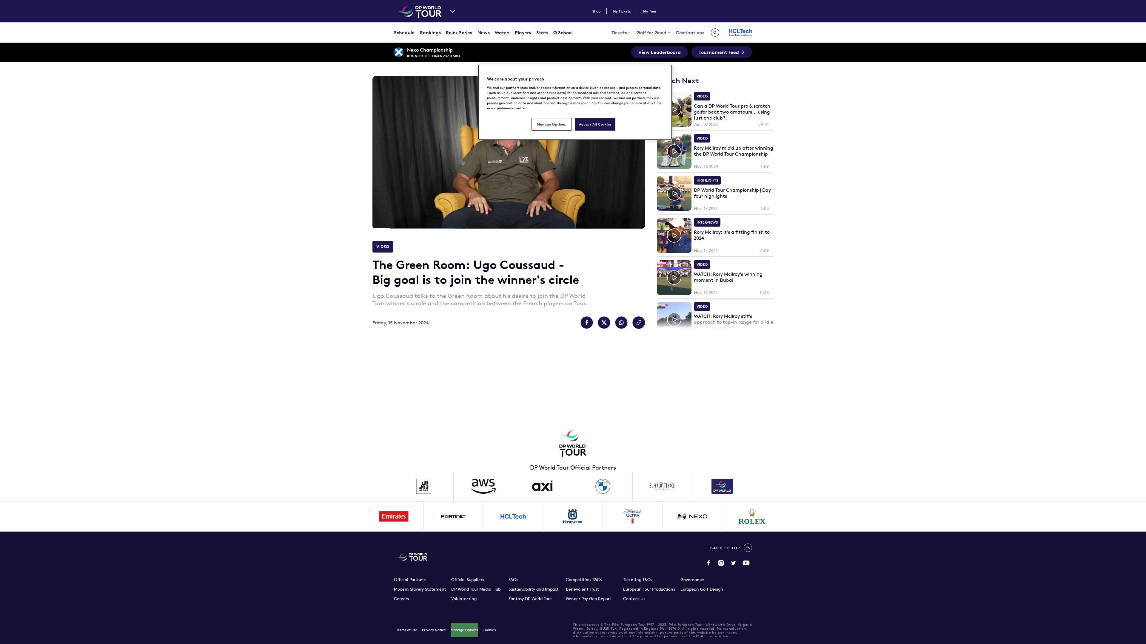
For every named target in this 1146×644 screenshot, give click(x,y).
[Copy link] (638, 322)
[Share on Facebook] (586, 322)
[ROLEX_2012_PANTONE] (752, 516)
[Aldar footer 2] (424, 486)
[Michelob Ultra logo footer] (633, 516)
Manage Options (464, 630)
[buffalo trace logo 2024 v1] (662, 486)
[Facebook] (708, 563)
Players (523, 32)
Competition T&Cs (584, 579)
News (484, 32)
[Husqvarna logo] (573, 516)
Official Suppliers (467, 579)
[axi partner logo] (543, 486)
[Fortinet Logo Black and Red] (453, 516)
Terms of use (406, 630)
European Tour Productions (649, 589)
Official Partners (410, 579)
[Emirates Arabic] (394, 516)
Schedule (404, 32)
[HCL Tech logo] (513, 516)
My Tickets (622, 11)
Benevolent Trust (582, 589)
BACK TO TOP (725, 548)
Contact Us (634, 598)
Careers (401, 598)
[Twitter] (734, 563)
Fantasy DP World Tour (530, 598)
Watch (502, 32)
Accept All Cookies (595, 124)
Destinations (690, 32)
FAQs (513, 579)
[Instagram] (721, 563)
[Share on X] (604, 322)
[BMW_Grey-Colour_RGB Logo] (603, 486)
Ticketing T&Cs (637, 579)
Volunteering (464, 598)
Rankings (430, 32)
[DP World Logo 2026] (722, 486)
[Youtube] (746, 563)
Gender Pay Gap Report (588, 598)
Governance (692, 579)
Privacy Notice (434, 630)
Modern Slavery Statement (420, 589)
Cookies (489, 630)
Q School (563, 32)
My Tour (650, 11)
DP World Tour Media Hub (475, 589)
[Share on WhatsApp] (621, 322)
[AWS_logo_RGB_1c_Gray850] (483, 486)
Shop (596, 11)
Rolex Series (459, 32)
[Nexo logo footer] (692, 516)
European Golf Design (701, 589)
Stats (542, 32)
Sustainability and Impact (534, 589)
